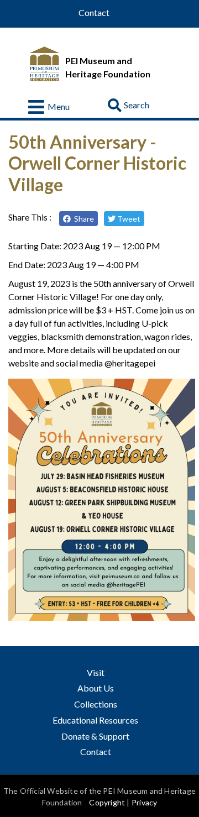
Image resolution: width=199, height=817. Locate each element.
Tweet (128, 218)
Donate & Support (95, 736)
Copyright (107, 802)
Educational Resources (96, 720)
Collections (95, 704)
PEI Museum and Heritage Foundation (107, 67)
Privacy (144, 802)
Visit (95, 672)
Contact (93, 12)
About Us (95, 688)
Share (82, 218)
